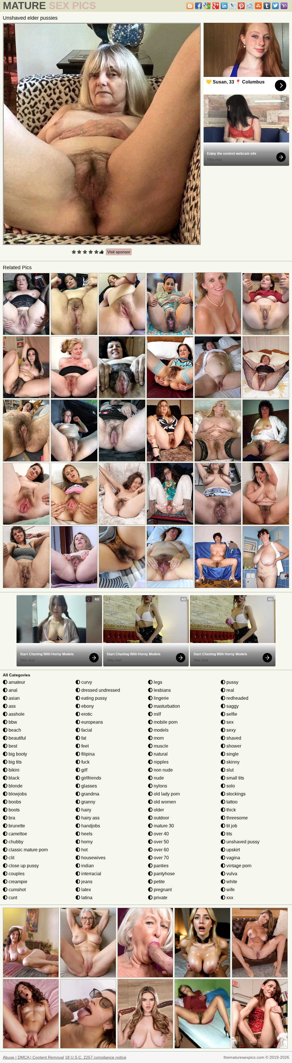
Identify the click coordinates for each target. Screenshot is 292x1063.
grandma (89, 793)
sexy (230, 730)
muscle (160, 746)
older (158, 809)
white (231, 881)
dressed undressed (100, 690)
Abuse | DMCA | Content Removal (33, 1057)
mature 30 (163, 825)
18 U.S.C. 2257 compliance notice (95, 1057)
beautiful (16, 738)
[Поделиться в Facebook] (198, 5)
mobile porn (165, 722)
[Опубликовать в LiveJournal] (232, 5)
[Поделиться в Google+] (215, 5)
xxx (229, 897)
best (12, 746)
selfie (231, 714)
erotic (86, 714)
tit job (231, 825)
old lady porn (166, 793)
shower (233, 746)
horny (86, 841)
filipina (87, 754)
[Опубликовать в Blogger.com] (189, 5)
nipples (161, 762)
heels (86, 833)
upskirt (232, 849)
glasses (88, 786)
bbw (12, 722)
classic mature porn (27, 849)
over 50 (161, 841)
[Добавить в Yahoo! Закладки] (284, 5)
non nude (163, 770)
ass (11, 706)
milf (157, 714)
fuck (85, 762)
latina (86, 897)
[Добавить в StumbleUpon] (258, 5)
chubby (15, 841)
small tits (234, 778)
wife (230, 889)
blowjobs (17, 793)
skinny (232, 762)
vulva (231, 873)
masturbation (166, 706)
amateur (16, 682)
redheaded (236, 698)
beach (14, 730)
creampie (17, 881)
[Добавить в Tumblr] (266, 5)
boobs (14, 801)
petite (159, 881)
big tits (14, 762)
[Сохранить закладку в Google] (207, 5)
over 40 (161, 833)
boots (13, 809)
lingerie (161, 698)
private (160, 897)
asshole (16, 714)
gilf (83, 770)
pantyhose (164, 873)
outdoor (161, 817)
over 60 (161, 849)
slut (229, 770)
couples (16, 873)
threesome (236, 817)
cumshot (16, 889)
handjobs (90, 825)
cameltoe (17, 833)
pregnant (162, 889)
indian (87, 865)
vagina (232, 857)
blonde (15, 786)
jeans (86, 881)
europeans (91, 722)
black (13, 778)
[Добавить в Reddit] (249, 5)
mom (158, 738)
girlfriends (90, 778)
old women (164, 801)
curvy (86, 682)
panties (161, 865)
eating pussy (93, 698)
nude (158, 778)
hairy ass (90, 817)
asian (13, 698)
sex (229, 722)
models (161, 730)
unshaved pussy (242, 841)
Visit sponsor (118, 252)
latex (85, 889)
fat (83, 738)
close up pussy (23, 865)
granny (87, 801)
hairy (85, 809)
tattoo (231, 801)
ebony (87, 706)
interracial (90, 873)
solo (230, 786)
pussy (231, 682)
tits (228, 833)
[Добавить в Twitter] (275, 5)
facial (86, 730)
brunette (16, 825)
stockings (235, 793)
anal (12, 690)
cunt (12, 897)
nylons (160, 786)
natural (160, 754)
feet (84, 746)
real (229, 690)
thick (230, 809)
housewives (93, 857)
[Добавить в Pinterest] (241, 5)
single (232, 754)
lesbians (162, 690)
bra (11, 817)
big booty (17, 754)
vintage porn (238, 865)
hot (84, 849)
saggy (232, 706)
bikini (13, 770)
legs (157, 682)
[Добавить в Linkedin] (224, 5)
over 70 (161, 857)
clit (10, 857)
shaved (233, 738)
